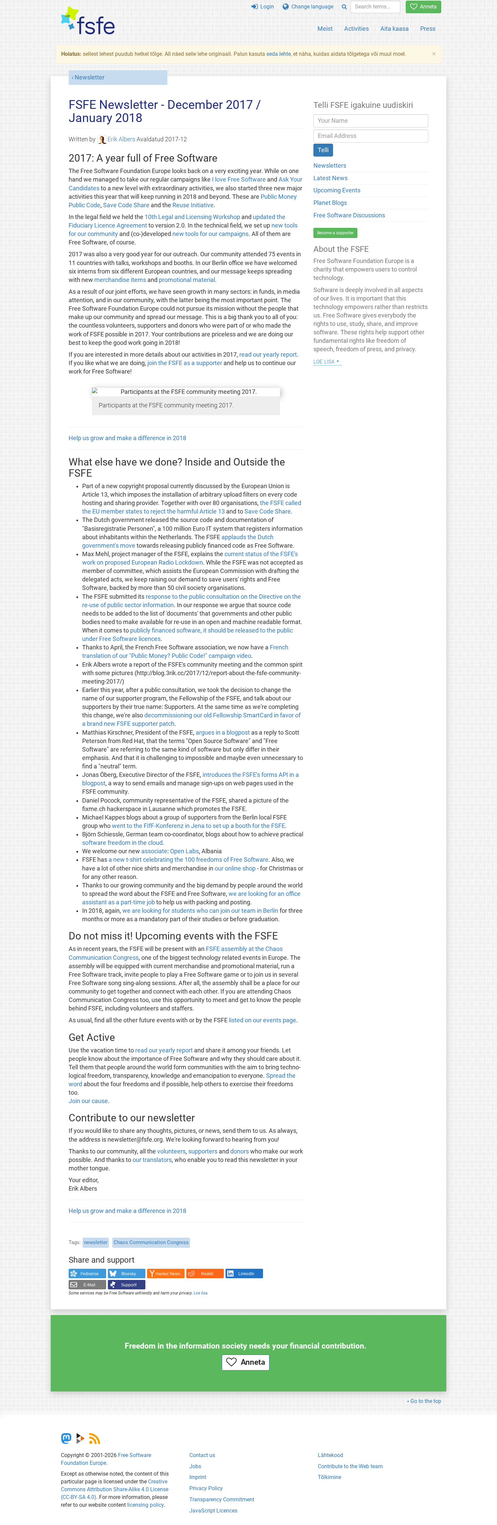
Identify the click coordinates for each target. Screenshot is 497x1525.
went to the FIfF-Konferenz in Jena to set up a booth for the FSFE (198, 826)
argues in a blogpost (223, 732)
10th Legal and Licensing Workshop (192, 217)
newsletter (96, 1242)
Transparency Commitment (221, 1499)
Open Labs (184, 851)
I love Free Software (239, 179)
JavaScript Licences (213, 1510)
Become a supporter (335, 233)
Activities (356, 28)
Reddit (207, 1273)
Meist (325, 28)
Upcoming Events (336, 190)
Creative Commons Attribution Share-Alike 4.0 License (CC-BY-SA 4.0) (114, 1489)
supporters (202, 1151)
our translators (152, 1160)
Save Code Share (126, 205)
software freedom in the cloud (122, 842)
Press (427, 28)
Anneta (427, 6)
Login (266, 6)
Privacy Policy (206, 1488)
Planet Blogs (330, 202)
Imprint (197, 1477)
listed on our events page (262, 1020)
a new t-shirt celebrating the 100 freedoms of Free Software (188, 859)
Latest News (330, 178)
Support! (129, 1285)
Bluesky (128, 1273)
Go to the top (425, 1401)
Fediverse (89, 1273)
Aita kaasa (394, 28)
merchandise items (120, 280)
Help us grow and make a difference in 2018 (127, 438)
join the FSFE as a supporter (184, 363)
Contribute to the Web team (350, 1466)
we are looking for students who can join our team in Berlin (200, 910)
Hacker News (168, 1273)
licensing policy (145, 1505)
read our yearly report (268, 354)
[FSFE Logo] (88, 20)
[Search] (344, 7)
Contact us (202, 1455)
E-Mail (89, 1285)
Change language (311, 6)
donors (239, 1151)
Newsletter (89, 77)
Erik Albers (121, 139)
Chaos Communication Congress (151, 1242)
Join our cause (88, 1101)
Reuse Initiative (193, 205)
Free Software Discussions (349, 215)
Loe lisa (200, 1293)
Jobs (195, 1466)
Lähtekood (330, 1455)
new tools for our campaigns (210, 234)
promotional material (187, 280)
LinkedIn (246, 1273)
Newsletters (329, 165)
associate (154, 851)
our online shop (235, 868)
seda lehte (278, 54)
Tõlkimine (329, 1477)
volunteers (171, 1151)
